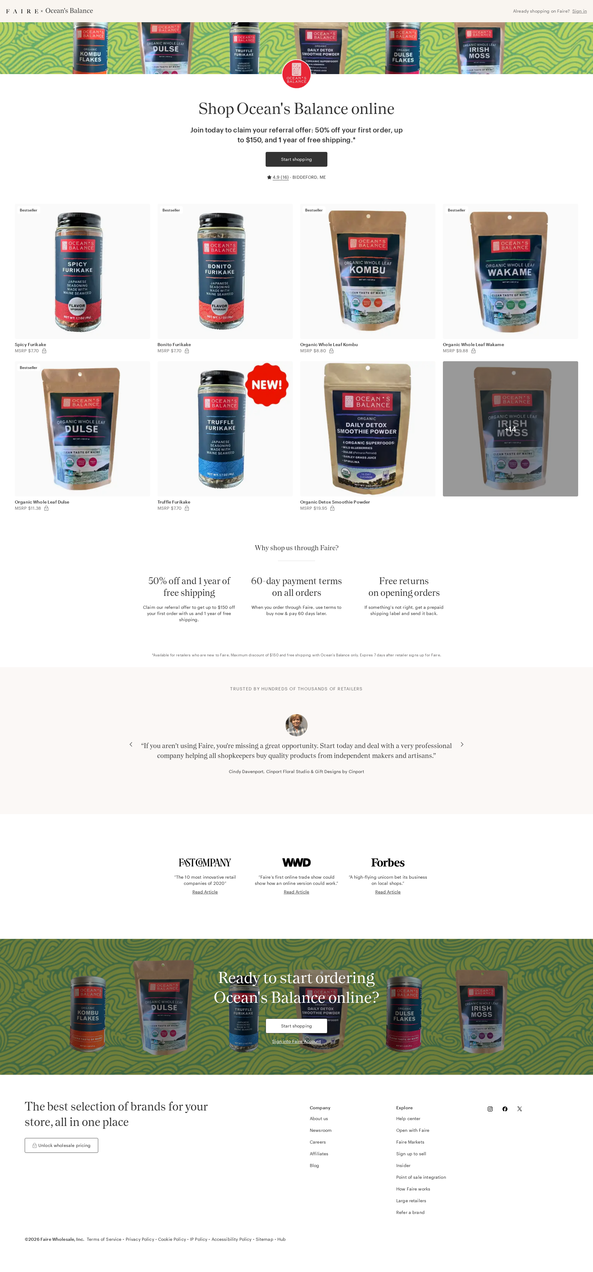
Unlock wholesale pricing (64, 1145)
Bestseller (29, 210)
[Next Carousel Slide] (462, 744)
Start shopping (296, 159)
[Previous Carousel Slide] (131, 744)
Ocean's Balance (335, 655)
